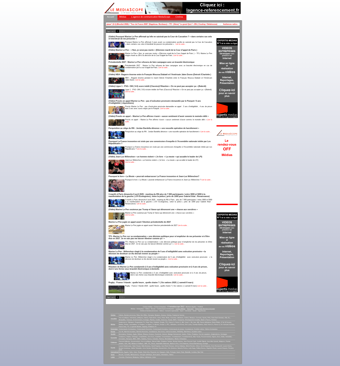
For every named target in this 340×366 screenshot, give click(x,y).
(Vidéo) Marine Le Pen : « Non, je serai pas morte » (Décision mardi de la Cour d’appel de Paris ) (153, 50)
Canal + (187, 322)
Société (113, 334)
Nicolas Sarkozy (178, 341)
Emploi (129, 336)
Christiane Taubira (166, 341)
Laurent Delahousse (125, 346)
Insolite (158, 320)
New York (200, 352)
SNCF (174, 320)
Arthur (198, 346)
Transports (180, 320)
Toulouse (129, 320)
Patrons (161, 339)
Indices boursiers (171, 331)
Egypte (126, 352)
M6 (183, 322)
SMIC (138, 339)
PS (149, 343)
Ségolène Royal (211, 348)
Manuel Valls (156, 341)
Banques (129, 339)
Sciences (164, 320)
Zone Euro (151, 336)
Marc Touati (196, 336)
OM (226, 317)
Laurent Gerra (227, 346)
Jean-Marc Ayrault (212, 341)
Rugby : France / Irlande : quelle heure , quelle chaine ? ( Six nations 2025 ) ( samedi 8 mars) (151, 282)
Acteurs (163, 315)
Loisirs (113, 357)
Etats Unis (146, 352)
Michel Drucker (190, 346)
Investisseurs (189, 329)
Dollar (222, 336)
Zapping (144, 326)
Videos (161, 310)
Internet (164, 334)
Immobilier (229, 336)
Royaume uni (154, 352)
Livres (159, 317)
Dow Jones (161, 331)
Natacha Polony (182, 348)
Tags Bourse (202, 310)
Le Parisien (141, 324)
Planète (152, 320)
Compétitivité (143, 336)
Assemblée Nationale (162, 343)
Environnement (137, 320)
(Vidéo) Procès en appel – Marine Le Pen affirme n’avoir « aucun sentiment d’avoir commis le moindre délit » (159, 116)
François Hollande (124, 341)
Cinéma (179, 17)
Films (138, 315)
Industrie (155, 339)
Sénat (153, 343)
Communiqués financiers (144, 329)
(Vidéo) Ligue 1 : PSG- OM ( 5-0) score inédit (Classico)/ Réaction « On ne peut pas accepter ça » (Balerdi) (157, 86)
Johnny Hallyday (180, 346)
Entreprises (140, 308)
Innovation (122, 339)
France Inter (122, 326)
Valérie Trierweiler (136, 348)
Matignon (222, 341)
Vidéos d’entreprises (211, 329)
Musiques (136, 357)
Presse (126, 324)
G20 (125, 343)
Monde (121, 352)
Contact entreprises (160, 306)
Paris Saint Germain (217, 317)
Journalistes (133, 324)
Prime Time (149, 322)
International (114, 352)
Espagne (162, 352)
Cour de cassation (204, 334)
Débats (140, 334)
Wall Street (187, 331)
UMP (145, 343)
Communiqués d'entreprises (165, 308)
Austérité (158, 336)
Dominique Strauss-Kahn (159, 348)
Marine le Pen (174, 343)
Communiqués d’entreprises (127, 329)
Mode (167, 317)
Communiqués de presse (176, 329)
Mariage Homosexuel (174, 334)
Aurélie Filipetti (201, 341)
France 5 (210, 324)
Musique (157, 315)
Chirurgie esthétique (146, 354)
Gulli (205, 324)
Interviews (188, 310)
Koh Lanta (188, 324)
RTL (168, 324)
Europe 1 (163, 324)
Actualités (114, 318)
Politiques (114, 342)
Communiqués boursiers (160, 329)
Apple (135, 334)
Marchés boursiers (129, 331)
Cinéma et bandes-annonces (149, 310)
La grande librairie (135, 326)
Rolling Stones (200, 348)
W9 (198, 322)
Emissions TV (152, 326)
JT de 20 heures (226, 322)
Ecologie (146, 320)
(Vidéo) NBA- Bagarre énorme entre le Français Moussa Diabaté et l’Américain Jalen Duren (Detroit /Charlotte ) (160, 74)
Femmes (214, 320)
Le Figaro (149, 324)
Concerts (173, 317)
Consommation (166, 336)
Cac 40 (121, 331)
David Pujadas (155, 346)
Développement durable (192, 320)
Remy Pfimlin (216, 322)
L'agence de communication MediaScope (150, 17)
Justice (184, 334)
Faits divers (152, 317)
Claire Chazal (136, 346)
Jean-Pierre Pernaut (167, 346)
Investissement (176, 336)
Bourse (153, 308)
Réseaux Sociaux (148, 334)
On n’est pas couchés (227, 324)
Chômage (135, 336)
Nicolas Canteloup (124, 348)
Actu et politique (124, 317)
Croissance (122, 336)
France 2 (171, 322)
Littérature (180, 317)
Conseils (126, 354)
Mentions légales (191, 306)
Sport (181, 310)
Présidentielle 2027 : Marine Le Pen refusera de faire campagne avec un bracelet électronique (151, 62)
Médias (122, 17)
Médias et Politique (137, 343)
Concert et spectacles (171, 310)
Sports (204, 317)
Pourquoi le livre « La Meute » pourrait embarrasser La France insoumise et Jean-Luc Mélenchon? (154, 176)
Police (189, 334)
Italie (167, 352)
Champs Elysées (198, 324)
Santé (194, 310)
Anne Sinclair (147, 348)
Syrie (131, 352)
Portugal (172, 352)
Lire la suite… (181, 44)
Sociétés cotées (199, 329)
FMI (129, 343)
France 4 (217, 324)
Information (164, 354)
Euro (218, 336)
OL (229, 317)
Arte (194, 322)
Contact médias (147, 306)
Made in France (205, 320)
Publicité (200, 306)
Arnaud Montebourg (195, 343)
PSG (208, 317)
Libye (135, 352)
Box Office (144, 315)
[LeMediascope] (123, 14)
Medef (176, 339)
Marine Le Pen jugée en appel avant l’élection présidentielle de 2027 (140, 222)
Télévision (131, 322)
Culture (121, 315)
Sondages (224, 334)
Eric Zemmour (172, 348)
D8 (191, 322)
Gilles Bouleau (145, 346)
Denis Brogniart (205, 346)
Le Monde (156, 324)
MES (134, 339)
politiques (140, 317)
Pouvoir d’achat (206, 336)
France (149, 339)
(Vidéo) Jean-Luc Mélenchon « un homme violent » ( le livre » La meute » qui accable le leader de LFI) (155, 157)
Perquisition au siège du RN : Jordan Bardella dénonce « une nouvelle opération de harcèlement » (154, 128)
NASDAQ (180, 331)
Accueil (110, 17)
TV (128, 326)
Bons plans (122, 334)
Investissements (187, 336)
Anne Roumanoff (216, 346)
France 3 (178, 322)
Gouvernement (135, 341)
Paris (163, 317)
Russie (140, 352)
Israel (178, 352)
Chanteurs (128, 357)
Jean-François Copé (190, 341)
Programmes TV (140, 322)
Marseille (187, 352)
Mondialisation (169, 339)
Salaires (143, 339)
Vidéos (147, 308)
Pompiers (195, 334)
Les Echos (180, 324)
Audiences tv (123, 322)
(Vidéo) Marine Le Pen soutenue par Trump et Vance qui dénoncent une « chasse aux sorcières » (153, 209)
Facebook (158, 334)
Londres (193, 352)
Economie (114, 337)
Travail (170, 320)
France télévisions (205, 322)
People (162, 322)
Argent (214, 336)
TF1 (166, 322)
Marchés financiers (142, 331)
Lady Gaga (191, 348)
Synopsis (151, 315)
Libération (173, 324)
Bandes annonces (129, 315)
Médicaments (135, 354)
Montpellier (122, 320)
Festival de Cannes (178, 315)
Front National (184, 343)
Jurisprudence (215, 334)
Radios (121, 324)
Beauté (121, 354)
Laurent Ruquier (222, 348)
